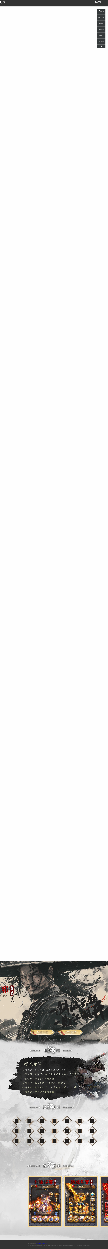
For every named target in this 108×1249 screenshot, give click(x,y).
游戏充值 (101, 23)
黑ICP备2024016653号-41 (41, 1243)
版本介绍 (101, 29)
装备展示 (101, 35)
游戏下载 (101, 17)
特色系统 (101, 41)
